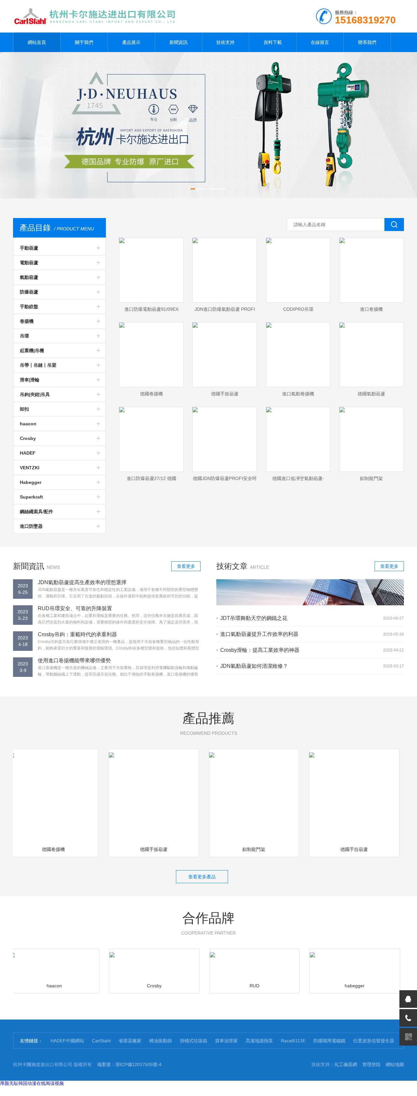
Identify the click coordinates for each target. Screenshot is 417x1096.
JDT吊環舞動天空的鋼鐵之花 (253, 618)
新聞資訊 (178, 42)
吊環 (24, 335)
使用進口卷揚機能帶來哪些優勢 (74, 660)
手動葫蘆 (29, 248)
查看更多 (186, 566)
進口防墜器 (31, 526)
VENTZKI (29, 467)
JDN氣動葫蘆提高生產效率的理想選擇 (82, 582)
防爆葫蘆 (29, 292)
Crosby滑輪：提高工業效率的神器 (259, 650)
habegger (344, 985)
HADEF (28, 453)
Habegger (30, 482)
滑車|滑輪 (29, 379)
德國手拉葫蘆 (343, 849)
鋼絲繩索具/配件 (36, 511)
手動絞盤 (29, 306)
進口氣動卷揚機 (298, 393)
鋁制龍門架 (371, 478)
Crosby (28, 438)
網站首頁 (37, 42)
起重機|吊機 (32, 350)
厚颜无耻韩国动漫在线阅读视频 (32, 1083)
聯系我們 (367, 42)
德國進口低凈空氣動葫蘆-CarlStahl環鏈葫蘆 (298, 480)
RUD (244, 985)
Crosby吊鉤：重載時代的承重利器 (77, 634)
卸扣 (24, 409)
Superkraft (31, 497)
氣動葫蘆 (29, 277)
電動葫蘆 (29, 262)
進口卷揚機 (371, 309)
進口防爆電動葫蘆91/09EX (151, 309)
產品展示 (131, 42)
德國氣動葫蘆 (371, 393)
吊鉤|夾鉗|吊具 (35, 394)
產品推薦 (208, 723)
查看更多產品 (202, 876)
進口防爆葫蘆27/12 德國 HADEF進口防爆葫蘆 (151, 480)
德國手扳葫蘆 (224, 393)
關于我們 (84, 42)
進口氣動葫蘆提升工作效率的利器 (259, 634)
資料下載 (273, 42)
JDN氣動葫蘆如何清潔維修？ (254, 666)
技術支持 (225, 42)
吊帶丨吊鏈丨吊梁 (38, 365)
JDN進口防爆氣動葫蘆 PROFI (224, 309)
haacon (28, 423)
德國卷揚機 (151, 393)
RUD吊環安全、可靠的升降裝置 (75, 608)
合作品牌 (208, 923)
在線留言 (320, 42)
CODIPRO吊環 (298, 309)
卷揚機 (27, 321)
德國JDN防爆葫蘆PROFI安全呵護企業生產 (225, 480)
